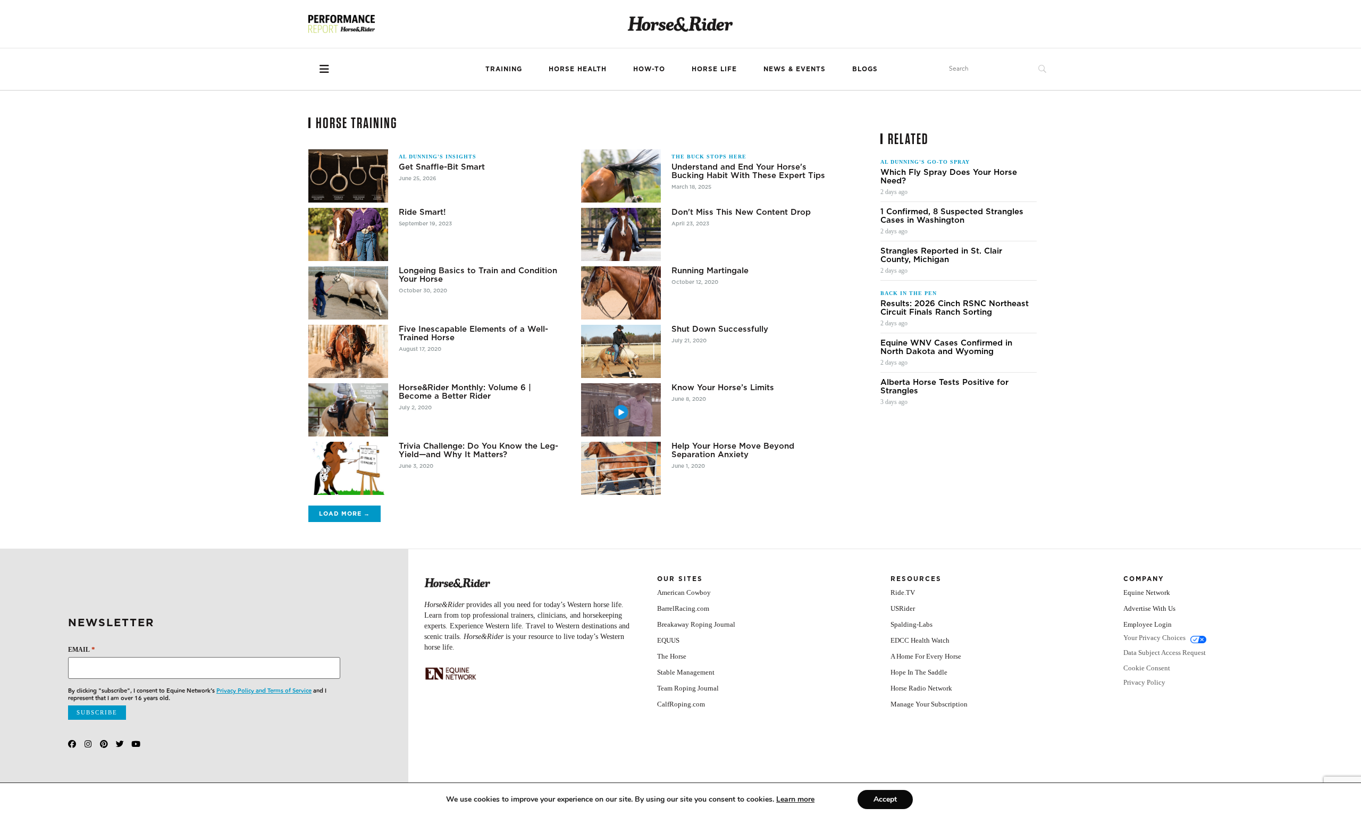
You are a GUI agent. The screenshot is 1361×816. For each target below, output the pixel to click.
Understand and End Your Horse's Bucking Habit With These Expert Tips (748, 171)
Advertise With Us (1149, 608)
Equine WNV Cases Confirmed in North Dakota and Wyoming (946, 347)
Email (81, 649)
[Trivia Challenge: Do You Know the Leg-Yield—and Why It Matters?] (348, 468)
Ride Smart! (422, 212)
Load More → (344, 513)
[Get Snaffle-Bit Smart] (348, 176)
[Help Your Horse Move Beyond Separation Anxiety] (621, 468)
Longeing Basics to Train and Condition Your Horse (478, 274)
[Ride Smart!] (348, 234)
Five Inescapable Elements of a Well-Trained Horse (473, 333)
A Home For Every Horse (925, 656)
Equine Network (1146, 592)
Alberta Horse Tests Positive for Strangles (944, 386)
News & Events (794, 69)
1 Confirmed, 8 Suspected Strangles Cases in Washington (951, 215)
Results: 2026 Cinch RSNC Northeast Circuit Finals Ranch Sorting (954, 307)
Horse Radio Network (921, 688)
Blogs (865, 69)
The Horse (671, 656)
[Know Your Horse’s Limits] (621, 409)
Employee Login (1147, 624)
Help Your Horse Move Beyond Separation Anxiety (732, 450)
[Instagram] (88, 744)
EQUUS (668, 640)
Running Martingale (710, 270)
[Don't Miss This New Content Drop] (621, 234)
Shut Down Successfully (719, 329)
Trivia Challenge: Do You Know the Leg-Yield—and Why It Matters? (478, 450)
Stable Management (686, 672)
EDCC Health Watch (920, 640)
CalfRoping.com (681, 704)
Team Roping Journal (688, 688)
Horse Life (714, 69)
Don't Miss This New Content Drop (741, 212)
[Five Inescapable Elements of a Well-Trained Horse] (348, 351)
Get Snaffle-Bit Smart (442, 167)
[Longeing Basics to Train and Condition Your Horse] (348, 292)
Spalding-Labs (911, 624)
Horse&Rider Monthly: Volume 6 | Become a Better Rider (465, 391)
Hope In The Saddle (918, 672)
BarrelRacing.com (683, 608)
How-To (649, 69)
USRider (902, 608)
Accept (885, 799)
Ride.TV (902, 592)
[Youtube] (136, 744)
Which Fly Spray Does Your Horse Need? (948, 176)
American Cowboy (684, 592)
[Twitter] (120, 744)
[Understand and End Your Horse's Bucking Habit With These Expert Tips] (621, 176)
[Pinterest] (104, 744)
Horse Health (578, 69)
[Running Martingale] (621, 292)
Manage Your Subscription (929, 704)
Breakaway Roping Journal (696, 624)
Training (503, 69)
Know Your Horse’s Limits (722, 387)
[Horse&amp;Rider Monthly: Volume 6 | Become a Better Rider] (348, 409)
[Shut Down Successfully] (621, 351)
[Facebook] (72, 744)
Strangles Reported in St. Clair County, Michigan (941, 255)
